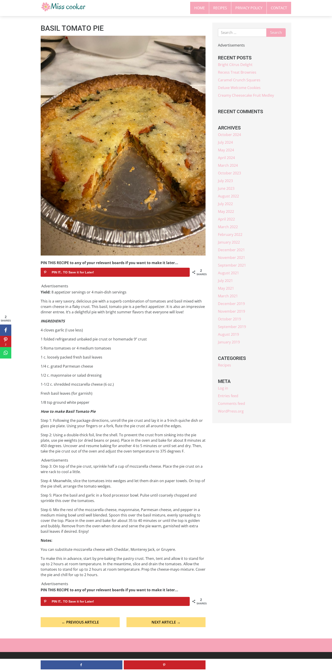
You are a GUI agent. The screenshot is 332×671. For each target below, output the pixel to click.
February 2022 (230, 234)
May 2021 (226, 288)
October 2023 (229, 173)
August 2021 (228, 272)
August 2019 (228, 334)
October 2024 (229, 134)
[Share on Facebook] (5, 330)
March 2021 (228, 295)
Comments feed (231, 403)
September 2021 (232, 265)
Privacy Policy (248, 7)
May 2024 (226, 150)
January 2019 (229, 342)
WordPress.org (231, 411)
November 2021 (231, 257)
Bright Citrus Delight (235, 64)
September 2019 (232, 326)
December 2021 (231, 249)
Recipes (220, 7)
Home (199, 7)
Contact (279, 7)
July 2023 (225, 180)
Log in (223, 388)
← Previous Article (80, 622)
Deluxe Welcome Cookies (239, 87)
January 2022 (229, 242)
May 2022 (226, 211)
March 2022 (228, 226)
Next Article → (166, 622)
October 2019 (229, 319)
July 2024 (225, 142)
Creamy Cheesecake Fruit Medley (246, 95)
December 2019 (231, 303)
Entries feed (228, 395)
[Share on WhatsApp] (5, 352)
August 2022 (228, 196)
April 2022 (226, 219)
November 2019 (231, 311)
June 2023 (226, 188)
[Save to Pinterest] (165, 664)
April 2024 (226, 157)
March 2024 (228, 165)
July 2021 (225, 280)
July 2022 (225, 203)
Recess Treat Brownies (237, 72)
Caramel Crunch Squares (239, 79)
